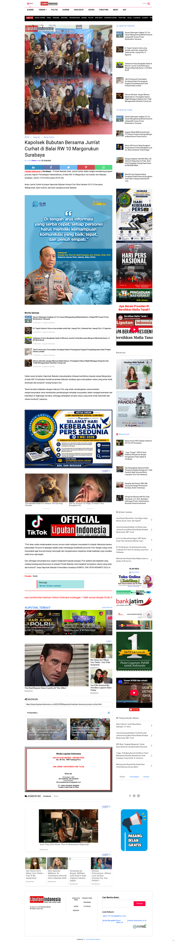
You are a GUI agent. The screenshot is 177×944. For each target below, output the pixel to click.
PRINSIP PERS (87, 898)
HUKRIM (65, 10)
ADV (124, 10)
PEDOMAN (87, 902)
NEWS (31, 10)
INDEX (115, 10)
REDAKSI (76, 910)
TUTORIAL (87, 906)
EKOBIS (91, 10)
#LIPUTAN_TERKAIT (38, 607)
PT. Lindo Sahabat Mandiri (91, 939)
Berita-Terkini (49, 137)
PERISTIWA (103, 10)
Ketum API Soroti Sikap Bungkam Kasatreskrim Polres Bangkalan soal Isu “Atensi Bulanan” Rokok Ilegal (138, 148)
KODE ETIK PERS (76, 899)
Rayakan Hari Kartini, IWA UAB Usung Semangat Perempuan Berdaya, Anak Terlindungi (136, 485)
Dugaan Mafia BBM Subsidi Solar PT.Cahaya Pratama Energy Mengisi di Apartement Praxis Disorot (138, 134)
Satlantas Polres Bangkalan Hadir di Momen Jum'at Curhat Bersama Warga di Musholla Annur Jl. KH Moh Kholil (71, 339)
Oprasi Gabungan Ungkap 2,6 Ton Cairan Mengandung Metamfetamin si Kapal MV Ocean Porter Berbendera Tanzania (71, 318)
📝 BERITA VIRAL (124, 110)
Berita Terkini (76, 618)
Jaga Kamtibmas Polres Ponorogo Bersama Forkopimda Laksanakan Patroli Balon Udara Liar (44, 732)
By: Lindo (28, 160)
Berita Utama (32, 618)
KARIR (76, 906)
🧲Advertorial (122, 434)
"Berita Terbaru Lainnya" (50, 586)
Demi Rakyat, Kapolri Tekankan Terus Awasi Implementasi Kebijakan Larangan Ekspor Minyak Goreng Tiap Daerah (89, 731)
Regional (36, 137)
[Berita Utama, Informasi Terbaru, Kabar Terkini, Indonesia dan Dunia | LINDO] (48, 4)
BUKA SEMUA (106, 607)
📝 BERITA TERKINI (125, 26)
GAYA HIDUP (79, 10)
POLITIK (54, 10)
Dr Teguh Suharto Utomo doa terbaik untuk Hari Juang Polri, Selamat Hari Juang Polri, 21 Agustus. (72, 328)
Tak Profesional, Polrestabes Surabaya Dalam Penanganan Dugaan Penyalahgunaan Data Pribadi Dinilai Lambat (72, 350)
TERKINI (42, 10)
